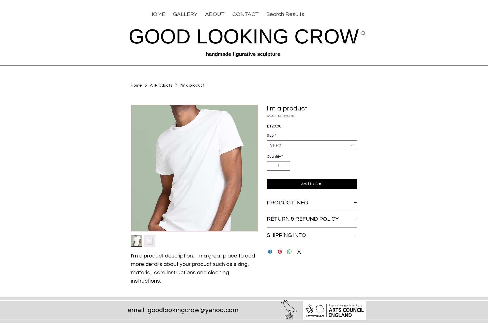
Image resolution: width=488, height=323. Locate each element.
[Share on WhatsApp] (289, 252)
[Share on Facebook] (270, 252)
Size (271, 135)
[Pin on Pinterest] (280, 252)
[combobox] (312, 145)
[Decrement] (271, 166)
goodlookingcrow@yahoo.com (193, 310)
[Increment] (286, 166)
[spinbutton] (278, 166)
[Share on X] (299, 252)
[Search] (363, 33)
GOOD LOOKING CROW (244, 36)
